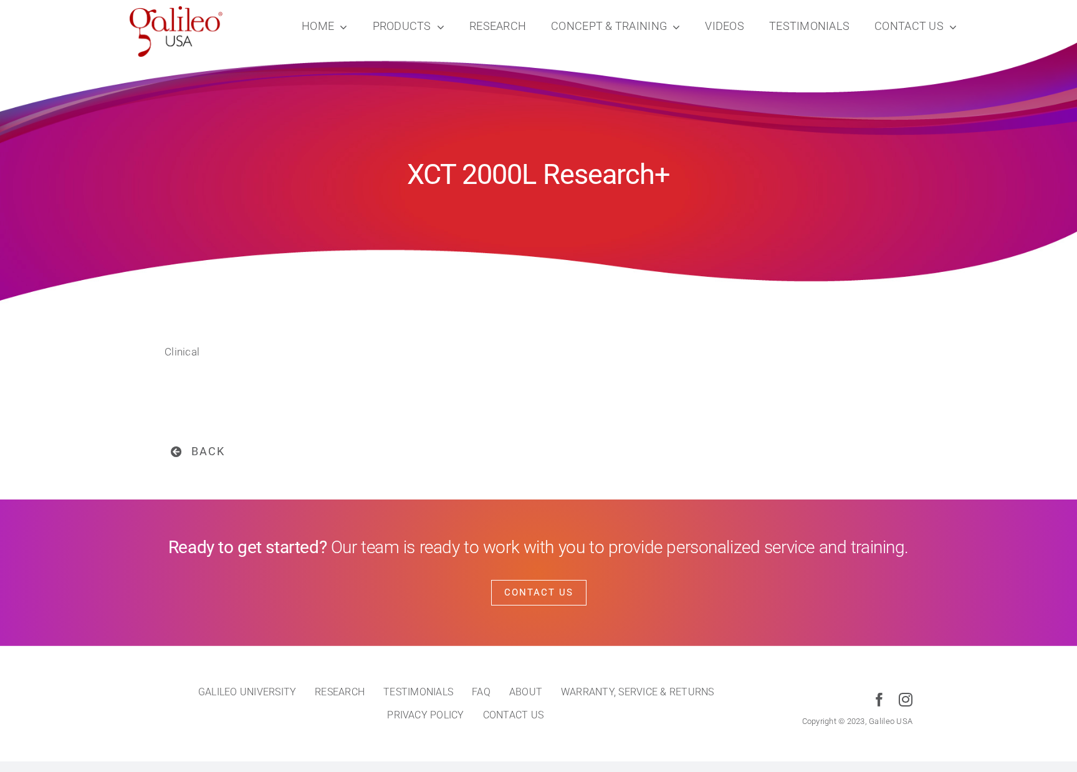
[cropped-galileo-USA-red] (176, 11)
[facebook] (879, 700)
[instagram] (905, 700)
